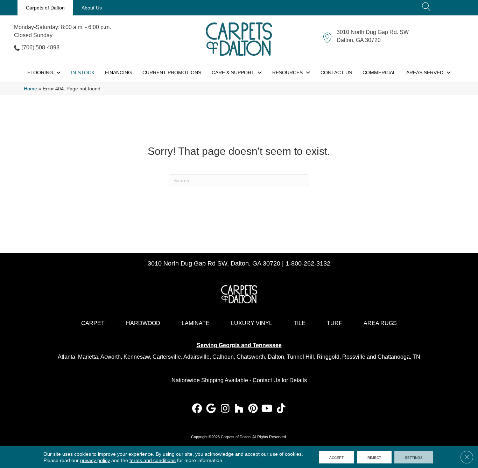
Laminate (196, 323)
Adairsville (196, 357)
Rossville (353, 357)
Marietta (88, 357)
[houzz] (239, 409)
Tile (299, 323)
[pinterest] (253, 409)
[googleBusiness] (211, 409)
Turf (334, 323)
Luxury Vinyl (251, 323)
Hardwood (143, 323)
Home (30, 88)
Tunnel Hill (300, 357)
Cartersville (167, 357)
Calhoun (223, 357)
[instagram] (225, 409)
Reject (374, 457)
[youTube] (267, 409)
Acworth (110, 357)
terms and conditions (152, 460)
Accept (336, 457)
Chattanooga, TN (399, 357)
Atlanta (66, 357)
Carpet (93, 323)
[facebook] (197, 409)
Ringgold (328, 357)
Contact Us (266, 380)
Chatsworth (251, 357)
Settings (414, 457)
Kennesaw (137, 357)
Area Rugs (380, 323)
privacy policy (95, 460)
